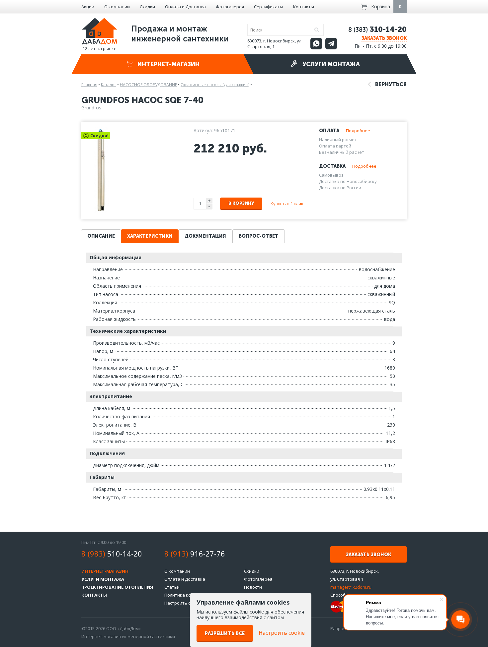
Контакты (303, 7)
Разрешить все (225, 633)
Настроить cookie (183, 603)
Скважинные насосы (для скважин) (215, 85)
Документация (205, 236)
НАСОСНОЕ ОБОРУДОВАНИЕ (148, 85)
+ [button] (209, 201)
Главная (89, 85)
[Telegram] (331, 43)
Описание (101, 236)
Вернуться (390, 84)
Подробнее (358, 131)
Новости (253, 587)
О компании (117, 7)
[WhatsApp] (316, 43)
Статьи (172, 587)
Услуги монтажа (330, 64)
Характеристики (149, 236)
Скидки (147, 7)
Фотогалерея (230, 7)
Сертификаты (268, 7)
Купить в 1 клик (287, 203)
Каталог (108, 85)
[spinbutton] (200, 203)
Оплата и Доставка (185, 7)
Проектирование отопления (117, 587)
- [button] (209, 206)
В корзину (241, 203)
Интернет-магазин (168, 64)
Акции (87, 7)
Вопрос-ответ (259, 236)
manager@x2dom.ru (350, 587)
